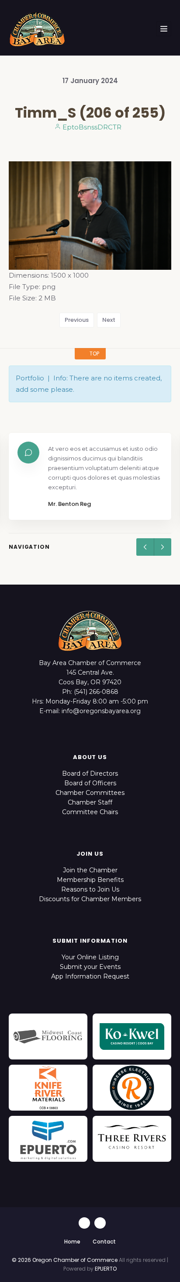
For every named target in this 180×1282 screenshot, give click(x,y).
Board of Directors (90, 773)
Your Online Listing (90, 957)
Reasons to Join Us (90, 889)
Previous (77, 320)
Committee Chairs (90, 812)
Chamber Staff (90, 802)
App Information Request (90, 976)
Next (108, 320)
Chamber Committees (90, 793)
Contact (104, 1241)
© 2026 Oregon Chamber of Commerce (65, 1260)
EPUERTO (106, 1268)
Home (72, 1241)
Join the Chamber (90, 870)
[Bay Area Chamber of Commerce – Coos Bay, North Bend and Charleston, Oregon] (37, 29)
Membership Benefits (90, 880)
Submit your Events (90, 967)
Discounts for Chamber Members (90, 899)
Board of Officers (90, 783)
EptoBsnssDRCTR (91, 127)
